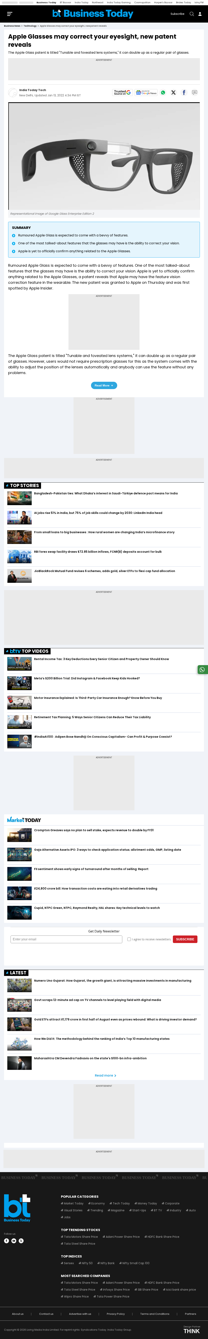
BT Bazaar (65, 2)
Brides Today (183, 2)
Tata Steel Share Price (79, 1244)
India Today (81, 2)
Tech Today (121, 1203)
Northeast (97, 2)
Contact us (46, 1314)
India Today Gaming (119, 2)
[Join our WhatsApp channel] (202, 673)
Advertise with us (80, 1314)
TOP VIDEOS (35, 651)
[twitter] (21, 1240)
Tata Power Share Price (113, 1296)
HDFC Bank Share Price (163, 1237)
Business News (12, 25)
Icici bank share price (181, 1290)
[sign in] (200, 14)
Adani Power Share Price (123, 1237)
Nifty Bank (108, 1263)
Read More (102, 385)
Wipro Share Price (76, 1296)
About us (18, 1314)
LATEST (18, 973)
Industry (175, 1210)
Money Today (147, 1203)
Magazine (118, 1210)
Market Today (73, 1203)
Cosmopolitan (142, 2)
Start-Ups (139, 1210)
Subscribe (177, 14)
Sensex (69, 1263)
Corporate (172, 1203)
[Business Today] (93, 13)
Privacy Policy (116, 1314)
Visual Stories (73, 1210)
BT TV (158, 1210)
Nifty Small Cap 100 (136, 1263)
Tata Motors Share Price (81, 1237)
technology (30, 25)
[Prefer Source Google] (122, 92)
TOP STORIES (24, 485)
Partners (190, 1314)
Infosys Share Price (116, 1290)
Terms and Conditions (154, 1314)
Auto (192, 1210)
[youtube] (13, 1240)
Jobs (67, 1217)
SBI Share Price (148, 1290)
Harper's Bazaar (163, 2)
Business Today (46, 2)
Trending (96, 1210)
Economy (98, 1203)
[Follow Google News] (146, 92)
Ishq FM (199, 2)
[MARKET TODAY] (24, 820)
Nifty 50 (87, 1263)
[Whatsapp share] (163, 92)
